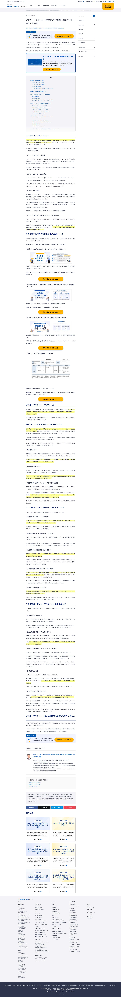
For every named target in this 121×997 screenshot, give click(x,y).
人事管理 (81, 56)
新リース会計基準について (40, 932)
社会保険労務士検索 (56, 913)
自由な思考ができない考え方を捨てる (40, 120)
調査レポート (89, 909)
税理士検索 (54, 911)
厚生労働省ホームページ (34, 786)
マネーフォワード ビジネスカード (41, 920)
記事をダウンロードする (63, 36)
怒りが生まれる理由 (36, 86)
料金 (31, 5)
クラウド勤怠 (23, 955)
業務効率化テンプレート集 (75, 951)
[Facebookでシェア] (32, 807)
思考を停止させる (36, 124)
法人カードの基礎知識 (74, 924)
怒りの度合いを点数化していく (38, 126)
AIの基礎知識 (72, 934)
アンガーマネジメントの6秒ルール (38, 91)
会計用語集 (72, 908)
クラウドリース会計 (22, 912)
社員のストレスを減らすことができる (40, 109)
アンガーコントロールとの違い (38, 84)
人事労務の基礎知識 (54, 10)
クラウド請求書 (24, 920)
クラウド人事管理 (21, 953)
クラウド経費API (55, 939)
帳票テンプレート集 (73, 942)
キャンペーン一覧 (90, 907)
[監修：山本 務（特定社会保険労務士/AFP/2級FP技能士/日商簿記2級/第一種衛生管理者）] (29, 762)
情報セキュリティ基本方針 (29, 985)
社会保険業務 (82, 42)
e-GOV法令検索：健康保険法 (35, 784)
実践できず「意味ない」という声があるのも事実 (42, 100)
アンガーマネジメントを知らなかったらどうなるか (42, 88)
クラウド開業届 (38, 919)
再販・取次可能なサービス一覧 (41, 936)
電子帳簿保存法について (39, 928)
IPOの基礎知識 (72, 922)
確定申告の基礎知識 (73, 914)
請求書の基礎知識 (73, 917)
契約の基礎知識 (73, 919)
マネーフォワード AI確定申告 (23, 917)
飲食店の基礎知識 (73, 927)
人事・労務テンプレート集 (75, 944)
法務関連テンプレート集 (74, 946)
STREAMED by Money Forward (41, 947)
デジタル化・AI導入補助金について (41, 930)
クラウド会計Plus (22, 909)
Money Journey (90, 916)
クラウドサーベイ (22, 974)
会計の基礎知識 (73, 912)
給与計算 (81, 34)
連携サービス (54, 5)
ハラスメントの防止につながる (38, 113)
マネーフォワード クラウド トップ (14, 1)
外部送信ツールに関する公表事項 (69, 985)
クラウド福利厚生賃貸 (22, 972)
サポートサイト (55, 906)
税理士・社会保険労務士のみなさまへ (59, 933)
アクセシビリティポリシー (101, 985)
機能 (39, 5)
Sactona (42, 952)
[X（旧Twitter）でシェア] (44, 807)
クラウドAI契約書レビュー (40, 915)
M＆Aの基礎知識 (73, 931)
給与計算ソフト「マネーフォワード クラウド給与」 (37, 10)
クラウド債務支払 (21, 934)
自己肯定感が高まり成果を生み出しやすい (41, 111)
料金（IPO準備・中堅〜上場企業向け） (59, 922)
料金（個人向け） (55, 917)
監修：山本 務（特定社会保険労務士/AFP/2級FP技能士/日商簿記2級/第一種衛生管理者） (45, 28)
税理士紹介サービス (56, 909)
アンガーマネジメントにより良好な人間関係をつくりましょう (45, 129)
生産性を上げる (35, 96)
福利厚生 (81, 29)
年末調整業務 (82, 47)
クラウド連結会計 (21, 942)
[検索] (94, 16)
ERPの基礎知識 (72, 910)
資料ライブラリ (90, 906)
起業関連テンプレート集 (74, 948)
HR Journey (89, 918)
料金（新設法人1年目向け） (57, 919)
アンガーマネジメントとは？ (37, 80)
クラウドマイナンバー (22, 969)
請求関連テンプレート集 (74, 939)
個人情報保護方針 (17, 985)
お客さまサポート (100, 1)
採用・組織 (81, 25)
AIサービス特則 (112, 985)
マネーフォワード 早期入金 (40, 944)
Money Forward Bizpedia (75, 906)
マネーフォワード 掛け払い (23, 947)
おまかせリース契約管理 (39, 909)
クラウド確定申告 (24, 915)
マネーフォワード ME (91, 912)
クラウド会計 (20, 906)
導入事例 (54, 907)
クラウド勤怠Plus (23, 958)
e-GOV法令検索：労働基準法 (35, 782)
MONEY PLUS (90, 914)
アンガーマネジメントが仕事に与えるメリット (41, 103)
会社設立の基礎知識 (73, 920)
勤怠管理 (81, 38)
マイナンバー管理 (83, 51)
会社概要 (80, 1)
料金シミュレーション (56, 924)
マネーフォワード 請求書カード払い (42, 941)
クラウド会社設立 (38, 917)
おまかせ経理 (37, 906)
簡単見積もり (46, 5)
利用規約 (39, 985)
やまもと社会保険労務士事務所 (40, 762)
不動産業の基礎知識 (73, 933)
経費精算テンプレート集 (74, 941)
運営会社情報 (8, 985)
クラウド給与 (20, 961)
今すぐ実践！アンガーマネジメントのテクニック (42, 116)
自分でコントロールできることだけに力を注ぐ (42, 122)
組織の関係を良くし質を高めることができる (41, 107)
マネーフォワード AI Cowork (41, 958)
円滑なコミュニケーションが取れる (39, 105)
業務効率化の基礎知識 (74, 926)
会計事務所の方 (89, 1)
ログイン (110, 1)
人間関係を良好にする (37, 98)
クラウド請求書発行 (24, 923)
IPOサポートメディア (56, 928)
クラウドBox (23, 945)
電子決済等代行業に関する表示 (86, 985)
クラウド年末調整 (21, 964)
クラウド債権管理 (22, 928)
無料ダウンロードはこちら (50, 279)
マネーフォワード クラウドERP (41, 924)
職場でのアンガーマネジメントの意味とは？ (41, 94)
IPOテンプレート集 (73, 949)
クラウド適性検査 (21, 977)
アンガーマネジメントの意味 (38, 82)
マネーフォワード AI (40, 960)
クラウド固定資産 (21, 936)
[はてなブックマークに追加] (57, 807)
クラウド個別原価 (21, 939)
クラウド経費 (21, 931)
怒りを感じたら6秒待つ (37, 118)
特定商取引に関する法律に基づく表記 (51, 985)
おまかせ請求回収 (38, 907)
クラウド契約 (37, 913)
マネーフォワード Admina (40, 922)
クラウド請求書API (56, 937)
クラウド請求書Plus (21, 926)
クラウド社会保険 (21, 966)
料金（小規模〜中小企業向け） (58, 920)
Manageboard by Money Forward (41, 950)
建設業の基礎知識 (73, 929)
